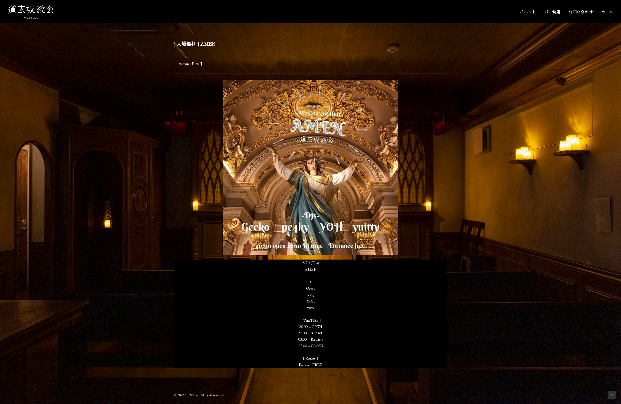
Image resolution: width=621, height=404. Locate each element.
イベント (528, 12)
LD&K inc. (192, 394)
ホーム (607, 12)
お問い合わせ (581, 12)
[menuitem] (529, 11)
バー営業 (552, 12)
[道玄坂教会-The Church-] (31, 11)
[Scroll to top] (612, 393)
